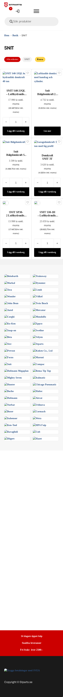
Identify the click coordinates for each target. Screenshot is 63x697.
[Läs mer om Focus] (8, 357)
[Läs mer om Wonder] (10, 296)
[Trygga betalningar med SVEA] (22, 670)
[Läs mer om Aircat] (37, 398)
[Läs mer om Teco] (8, 289)
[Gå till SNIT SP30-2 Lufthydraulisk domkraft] (6, 203)
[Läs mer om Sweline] (38, 330)
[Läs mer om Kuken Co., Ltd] (42, 350)
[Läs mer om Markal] (9, 283)
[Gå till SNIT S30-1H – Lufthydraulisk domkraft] (37, 203)
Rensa (40, 59)
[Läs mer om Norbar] (9, 404)
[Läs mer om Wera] (37, 418)
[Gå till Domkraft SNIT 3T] (47, 144)
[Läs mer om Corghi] (9, 316)
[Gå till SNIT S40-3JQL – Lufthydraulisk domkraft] (16, 77)
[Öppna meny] (36, 11)
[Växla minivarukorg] (27, 11)
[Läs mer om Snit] (8, 364)
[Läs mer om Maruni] (38, 357)
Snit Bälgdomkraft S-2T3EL (15, 155)
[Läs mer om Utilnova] (39, 404)
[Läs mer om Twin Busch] (40, 303)
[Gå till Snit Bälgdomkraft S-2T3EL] (16, 142)
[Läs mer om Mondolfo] (39, 316)
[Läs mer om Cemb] (37, 289)
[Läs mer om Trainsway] (40, 276)
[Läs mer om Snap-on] (10, 330)
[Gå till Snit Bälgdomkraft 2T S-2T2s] (47, 77)
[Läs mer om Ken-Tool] (10, 425)
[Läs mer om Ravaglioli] (11, 432)
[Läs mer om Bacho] (9, 391)
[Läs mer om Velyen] (38, 337)
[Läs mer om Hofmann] (10, 398)
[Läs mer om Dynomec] (39, 283)
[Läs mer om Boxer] (8, 411)
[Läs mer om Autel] (8, 310)
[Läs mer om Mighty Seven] (13, 377)
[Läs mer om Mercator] (39, 310)
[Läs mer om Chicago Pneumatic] (44, 384)
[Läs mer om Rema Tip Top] (42, 371)
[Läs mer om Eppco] (37, 323)
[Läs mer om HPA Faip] (39, 425)
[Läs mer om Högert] (9, 438)
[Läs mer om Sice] (7, 343)
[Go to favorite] (8, 11)
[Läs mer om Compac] (38, 364)
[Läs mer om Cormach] (39, 411)
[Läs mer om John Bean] (11, 303)
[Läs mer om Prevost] (9, 350)
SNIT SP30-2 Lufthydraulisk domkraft (16, 215)
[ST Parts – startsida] (13, 4)
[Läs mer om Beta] (8, 337)
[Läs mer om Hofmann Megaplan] (16, 371)
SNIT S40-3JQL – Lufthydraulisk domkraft (16, 94)
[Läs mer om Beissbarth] (11, 276)
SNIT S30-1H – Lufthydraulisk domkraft (47, 215)
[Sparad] (27, 72)
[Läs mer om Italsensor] (10, 418)
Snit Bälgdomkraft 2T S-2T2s (47, 94)
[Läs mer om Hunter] (9, 384)
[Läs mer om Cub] (36, 432)
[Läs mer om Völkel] (38, 296)
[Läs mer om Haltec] (38, 391)
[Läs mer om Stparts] (38, 343)
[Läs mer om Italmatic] (39, 377)
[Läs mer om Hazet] (37, 438)
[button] (16, 131)
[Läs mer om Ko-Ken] (10, 323)
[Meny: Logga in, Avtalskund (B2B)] (17, 11)
